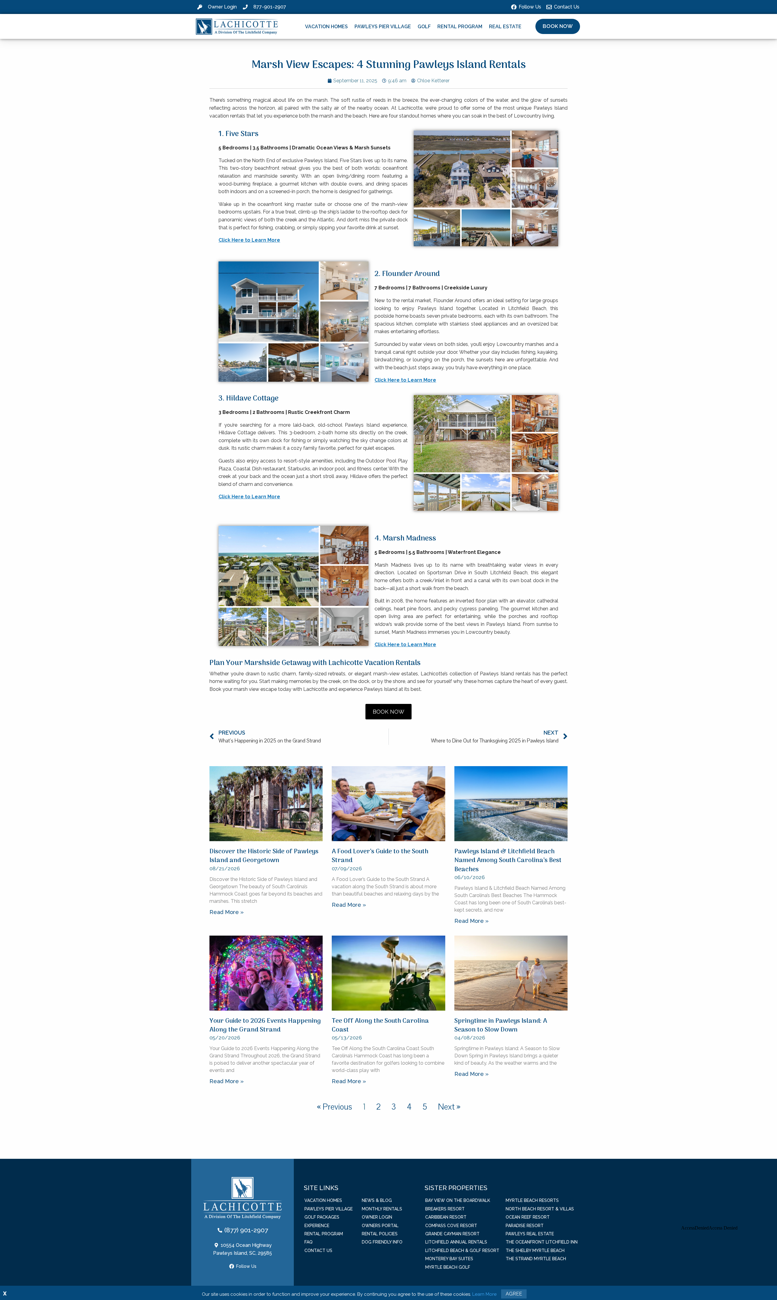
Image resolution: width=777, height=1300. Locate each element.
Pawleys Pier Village (383, 26)
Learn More (484, 1294)
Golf (424, 26)
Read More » (226, 912)
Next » (449, 1106)
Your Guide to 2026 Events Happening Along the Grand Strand (265, 1025)
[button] (557, 26)
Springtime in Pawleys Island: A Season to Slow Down (500, 1025)
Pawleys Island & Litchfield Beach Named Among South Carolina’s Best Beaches (508, 860)
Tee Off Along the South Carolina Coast (380, 1025)
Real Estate (505, 26)
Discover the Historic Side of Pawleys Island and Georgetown (263, 856)
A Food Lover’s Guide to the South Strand (380, 856)
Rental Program (459, 26)
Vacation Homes (326, 26)
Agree (514, 1294)
